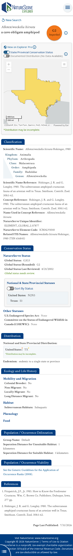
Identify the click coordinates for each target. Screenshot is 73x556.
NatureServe (32, 541)
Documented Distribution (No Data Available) (36, 56)
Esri (67, 125)
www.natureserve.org (46, 538)
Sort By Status (24, 288)
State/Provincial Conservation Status (31, 52)
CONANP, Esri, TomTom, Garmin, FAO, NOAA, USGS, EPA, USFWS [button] (28, 125)
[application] (36, 93)
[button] (9, 64)
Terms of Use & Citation (54, 541)
